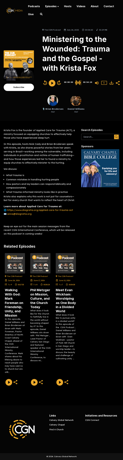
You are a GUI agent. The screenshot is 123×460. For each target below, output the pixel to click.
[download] (111, 82)
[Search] (41, 15)
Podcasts (34, 6)
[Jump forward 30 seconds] (59, 83)
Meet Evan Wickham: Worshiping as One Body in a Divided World (66, 300)
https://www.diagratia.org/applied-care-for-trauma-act (40, 210)
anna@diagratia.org (19, 213)
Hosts (67, 6)
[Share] (117, 82)
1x (104, 83)
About (94, 6)
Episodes (51, 6)
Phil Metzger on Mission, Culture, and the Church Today (40, 298)
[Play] (52, 83)
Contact (109, 6)
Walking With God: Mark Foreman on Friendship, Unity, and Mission (14, 302)
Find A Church (56, 429)
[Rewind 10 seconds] (45, 83)
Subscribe (18, 87)
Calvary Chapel (57, 424)
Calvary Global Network (61, 420)
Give (31, 14)
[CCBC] (100, 168)
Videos (81, 6)
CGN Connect (92, 420)
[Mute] (96, 83)
